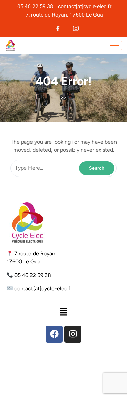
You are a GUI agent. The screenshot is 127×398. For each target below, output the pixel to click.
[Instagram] (76, 27)
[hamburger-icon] (114, 45)
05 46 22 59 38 (32, 275)
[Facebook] (58, 27)
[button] (63, 312)
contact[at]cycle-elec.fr (43, 288)
